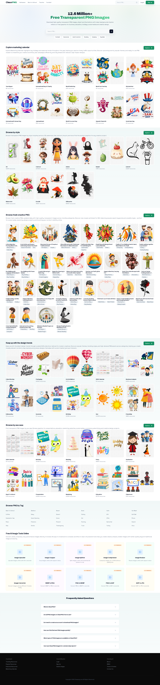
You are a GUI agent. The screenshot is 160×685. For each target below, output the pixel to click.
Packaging (39, 379)
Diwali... (107, 247)
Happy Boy (56, 277)
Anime (68, 166)
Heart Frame (111, 302)
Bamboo (33, 510)
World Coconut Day (71, 121)
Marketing (69, 494)
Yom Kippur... (44, 247)
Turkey (108, 525)
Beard (58, 510)
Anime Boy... (60, 302)
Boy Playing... (60, 304)
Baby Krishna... (11, 247)
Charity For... (121, 302)
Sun (97, 414)
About (108, 661)
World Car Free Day (101, 86)
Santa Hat (109, 522)
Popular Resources (11, 664)
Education (99, 494)
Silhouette (69, 201)
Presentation (40, 494)
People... (53, 247)
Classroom (129, 494)
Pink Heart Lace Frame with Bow (106, 298)
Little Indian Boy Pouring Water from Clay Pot (11, 246)
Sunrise (89, 277)
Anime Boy (73, 304)
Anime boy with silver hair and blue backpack (76, 300)
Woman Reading (62, 331)
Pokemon (33, 522)
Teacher (41, 2)
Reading (86, 37)
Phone (133, 518)
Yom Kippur (9, 86)
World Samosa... (146, 274)
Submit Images (60, 666)
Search (134, 522)
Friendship (129, 414)
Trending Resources (11, 661)
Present (58, 522)
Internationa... (41, 302)
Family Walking (129, 247)
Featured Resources (11, 666)
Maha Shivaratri (66, 247)
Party (97, 459)
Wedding (68, 459)
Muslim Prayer (42, 331)
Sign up (150, 2)
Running (83, 522)
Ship (7, 525)
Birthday (68, 414)
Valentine (70, 274)
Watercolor (9, 201)
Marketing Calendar (11, 669)
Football (48, 2)
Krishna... (26, 302)
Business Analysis (131, 379)
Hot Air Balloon (70, 379)
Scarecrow (66, 37)
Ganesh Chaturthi (101, 121)
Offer (108, 518)
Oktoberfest (129, 86)
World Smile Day (70, 86)
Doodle (38, 201)
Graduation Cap (10, 518)
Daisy (32, 514)
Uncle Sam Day (130, 121)
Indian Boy (9, 250)
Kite (34, 247)
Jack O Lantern (76, 37)
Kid (82, 518)
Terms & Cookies (111, 666)
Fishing (83, 514)
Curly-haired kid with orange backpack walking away (12, 327)
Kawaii (98, 166)
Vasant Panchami (25, 247)
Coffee (8, 514)
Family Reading (144, 250)
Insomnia (38, 414)
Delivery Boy (9, 414)
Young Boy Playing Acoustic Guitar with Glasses (62, 300)
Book (82, 510)
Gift (107, 514)
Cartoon (38, 166)
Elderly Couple (121, 304)
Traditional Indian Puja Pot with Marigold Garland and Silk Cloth (87, 246)
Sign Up (58, 664)
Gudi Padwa (85, 247)
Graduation (129, 459)
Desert (58, 514)
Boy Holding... (25, 274)
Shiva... (74, 247)
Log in (142, 2)
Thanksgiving (60, 525)
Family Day (119, 247)
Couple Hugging (43, 277)
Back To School (10, 494)
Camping (94, 37)
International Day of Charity (44, 86)
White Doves (41, 304)
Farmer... (144, 277)
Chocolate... (135, 274)
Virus (133, 525)
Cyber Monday (10, 379)
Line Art (128, 166)
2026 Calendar (100, 379)
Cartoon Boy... (57, 274)
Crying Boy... (24, 329)
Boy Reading (87, 304)
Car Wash (134, 510)
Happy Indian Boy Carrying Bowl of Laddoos (27, 300)
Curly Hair (9, 331)
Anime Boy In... (10, 274)
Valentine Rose (141, 302)
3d (6, 166)
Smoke (33, 525)
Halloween (22, 2)
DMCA (108, 664)
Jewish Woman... (62, 329)
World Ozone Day (91, 274)
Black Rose (150, 302)
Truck (82, 525)
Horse (58, 518)
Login (57, 661)
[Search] (137, 2)
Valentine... (126, 274)
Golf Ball (134, 514)
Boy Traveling (10, 277)
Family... (142, 247)
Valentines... (101, 302)
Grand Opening (35, 518)
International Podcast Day (13, 121)
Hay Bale (102, 37)
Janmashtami (40, 121)
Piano (7, 522)
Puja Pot (84, 250)
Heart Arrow (78, 274)
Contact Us (110, 669)
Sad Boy (32, 329)
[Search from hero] (111, 31)
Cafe (107, 510)
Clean (11, 2)
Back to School (32, 2)
